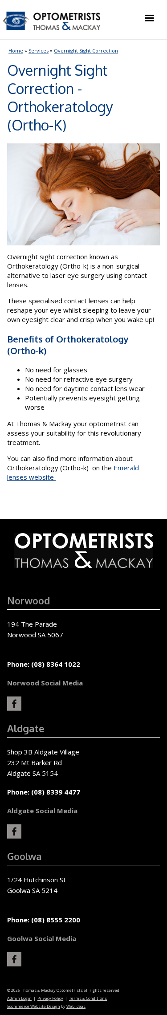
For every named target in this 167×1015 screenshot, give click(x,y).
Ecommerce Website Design (33, 1006)
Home (15, 50)
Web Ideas (76, 1006)
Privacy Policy (50, 998)
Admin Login (19, 998)
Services (39, 50)
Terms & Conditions (88, 998)
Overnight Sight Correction (86, 50)
